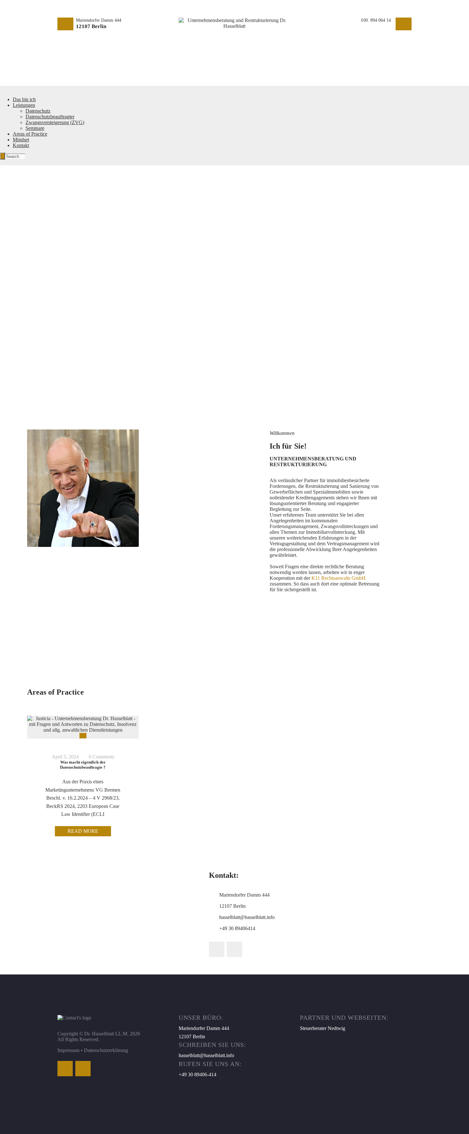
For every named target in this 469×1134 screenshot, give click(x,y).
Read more (83, 831)
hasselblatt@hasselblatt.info (247, 917)
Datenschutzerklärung (106, 1050)
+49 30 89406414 (237, 928)
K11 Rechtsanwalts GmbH (338, 578)
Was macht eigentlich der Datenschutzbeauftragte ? (83, 765)
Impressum (68, 1050)
